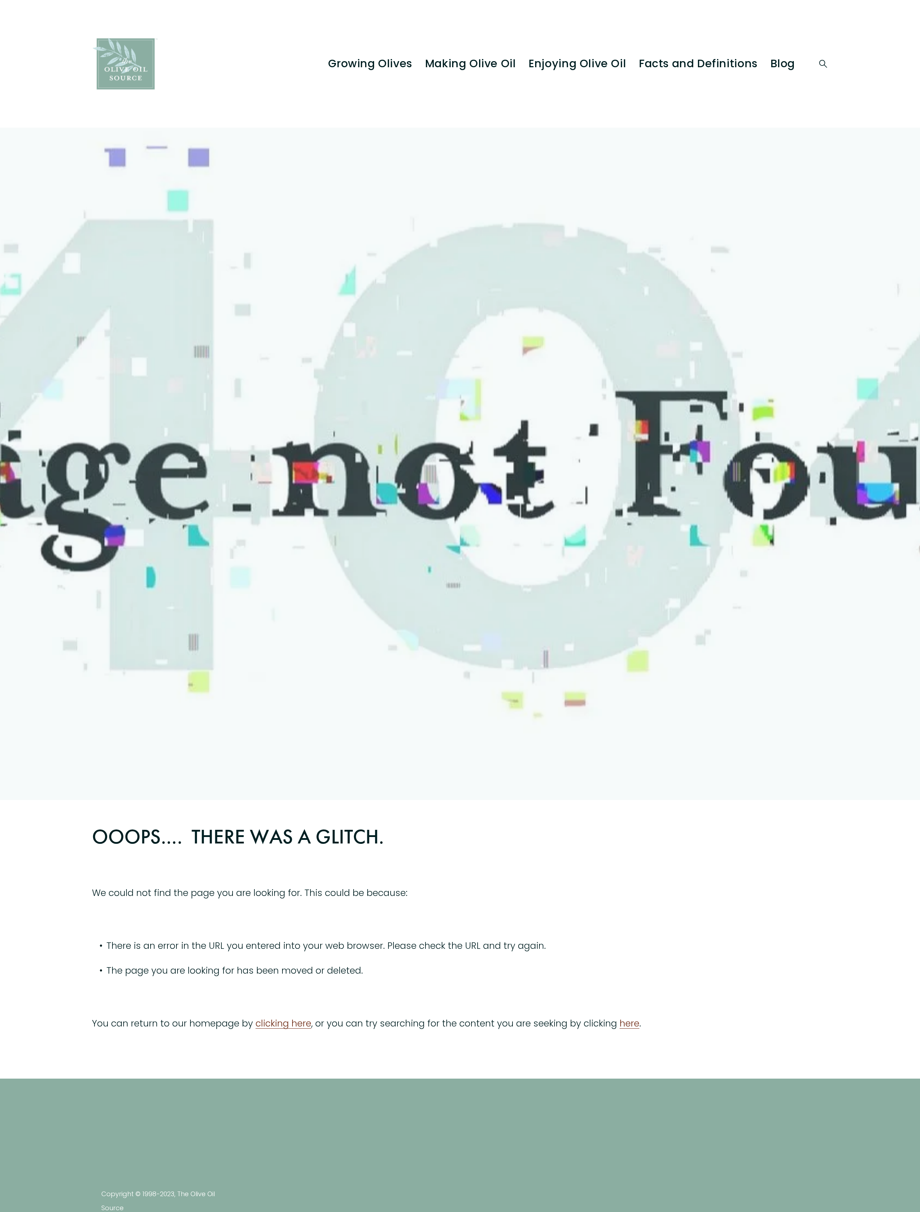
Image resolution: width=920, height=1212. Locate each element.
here (629, 1023)
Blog (782, 63)
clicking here (283, 1023)
